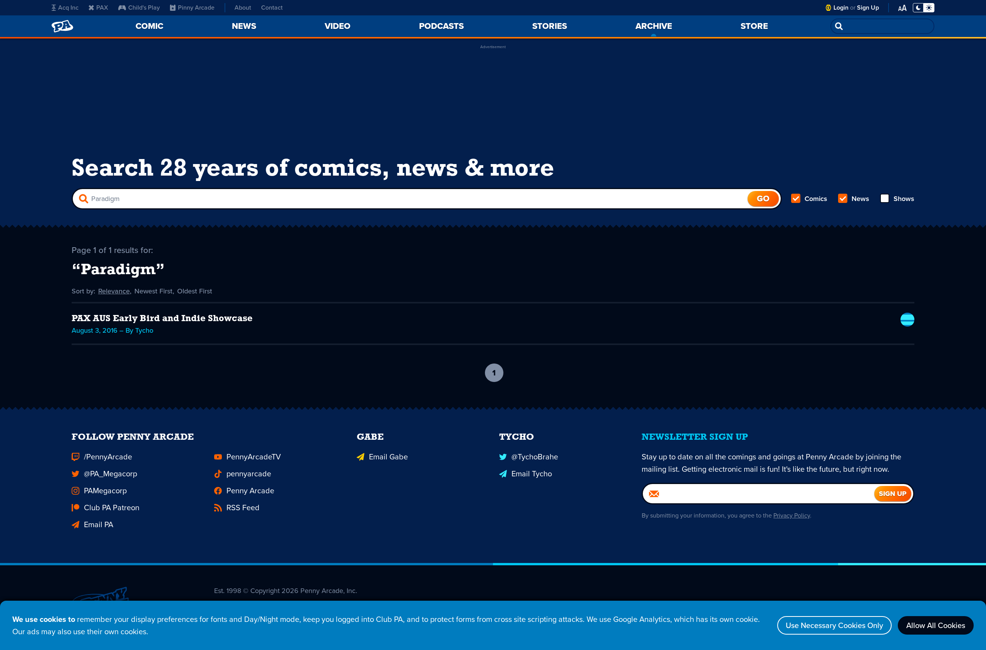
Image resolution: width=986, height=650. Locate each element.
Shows (904, 199)
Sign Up (868, 7)
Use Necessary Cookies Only (834, 625)
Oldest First (194, 291)
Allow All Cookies (935, 625)
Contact (272, 7)
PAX (102, 7)
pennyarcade (248, 473)
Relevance (114, 291)
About (243, 7)
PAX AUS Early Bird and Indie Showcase (162, 318)
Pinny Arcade (196, 7)
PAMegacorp (105, 490)
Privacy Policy (791, 515)
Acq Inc (68, 7)
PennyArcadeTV (253, 456)
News (860, 199)
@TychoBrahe (534, 456)
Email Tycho (531, 473)
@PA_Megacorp (110, 473)
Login (840, 7)
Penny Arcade (250, 490)
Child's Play (144, 7)
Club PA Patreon (111, 507)
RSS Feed (243, 507)
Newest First (153, 291)
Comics (816, 199)
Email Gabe (388, 456)
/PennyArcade (108, 456)
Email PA (98, 524)
